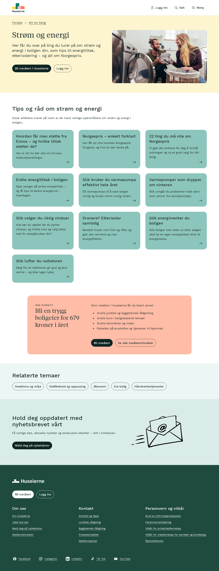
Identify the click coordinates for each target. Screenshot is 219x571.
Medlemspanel (88, 540)
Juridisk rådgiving (90, 522)
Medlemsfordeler (23, 534)
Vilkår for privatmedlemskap (163, 528)
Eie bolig (120, 386)
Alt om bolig (37, 22)
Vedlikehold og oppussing (67, 386)
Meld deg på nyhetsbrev (32, 445)
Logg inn (62, 68)
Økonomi (100, 386)
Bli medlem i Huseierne (31, 68)
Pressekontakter (89, 534)
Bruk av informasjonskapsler (163, 515)
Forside (17, 22)
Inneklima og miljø (28, 386)
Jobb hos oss (20, 522)
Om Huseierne (21, 515)
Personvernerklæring (158, 522)
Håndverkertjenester (149, 386)
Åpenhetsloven (154, 540)
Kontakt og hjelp (89, 515)
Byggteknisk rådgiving (92, 528)
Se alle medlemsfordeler (135, 343)
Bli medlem (102, 343)
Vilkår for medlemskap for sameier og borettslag (175, 534)
